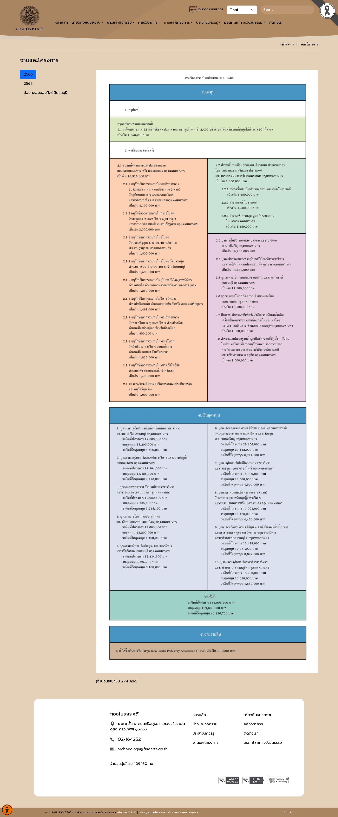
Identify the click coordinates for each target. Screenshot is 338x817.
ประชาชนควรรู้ (203, 733)
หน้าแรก (285, 44)
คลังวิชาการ (253, 724)
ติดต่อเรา (276, 22)
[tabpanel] (207, 379)
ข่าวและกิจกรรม (204, 724)
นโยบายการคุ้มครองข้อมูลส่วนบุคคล (175, 812)
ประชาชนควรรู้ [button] (207, 22)
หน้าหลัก (61, 22)
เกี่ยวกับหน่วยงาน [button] (86, 22)
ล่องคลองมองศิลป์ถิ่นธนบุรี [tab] (45, 93)
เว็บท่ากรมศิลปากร (210, 9)
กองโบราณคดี (29, 28)
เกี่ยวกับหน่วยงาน (258, 715)
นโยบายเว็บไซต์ (126, 812)
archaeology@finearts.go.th (142, 749)
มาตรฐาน (145, 812)
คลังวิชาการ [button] (147, 22)
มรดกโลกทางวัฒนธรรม (263, 742)
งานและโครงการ (307, 44)
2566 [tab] (28, 74)
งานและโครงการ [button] (177, 22)
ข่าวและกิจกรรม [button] (119, 22)
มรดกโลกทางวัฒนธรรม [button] (243, 22)
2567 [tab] (28, 83)
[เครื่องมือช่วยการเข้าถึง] (7, 809)
